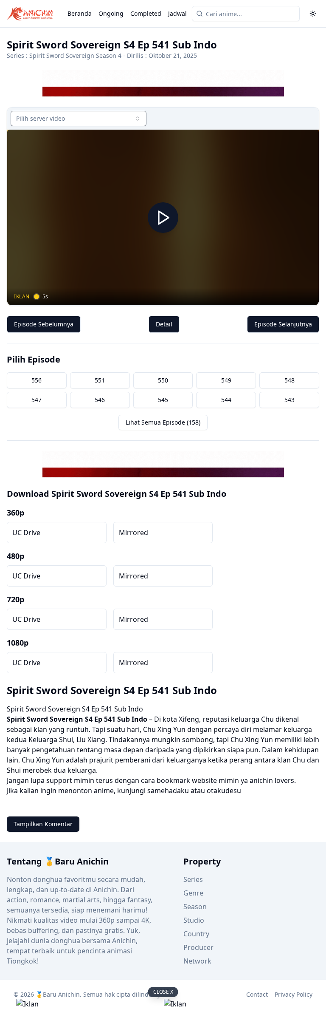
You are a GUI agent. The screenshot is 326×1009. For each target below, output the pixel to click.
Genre (193, 893)
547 (36, 400)
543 (289, 400)
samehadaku (168, 790)
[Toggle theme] (312, 13)
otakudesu (224, 790)
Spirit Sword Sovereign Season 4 (75, 55)
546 (100, 400)
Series (193, 879)
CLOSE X (163, 991)
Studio (193, 920)
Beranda (79, 13)
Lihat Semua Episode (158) (163, 422)
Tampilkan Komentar (43, 824)
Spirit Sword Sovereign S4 (50, 719)
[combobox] (78, 118)
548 (289, 380)
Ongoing (111, 13)
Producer (198, 947)
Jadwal (177, 13)
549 (226, 380)
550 (163, 380)
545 (163, 400)
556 (36, 380)
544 (226, 400)
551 (100, 380)
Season (195, 906)
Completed (145, 13)
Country (196, 933)
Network (197, 961)
